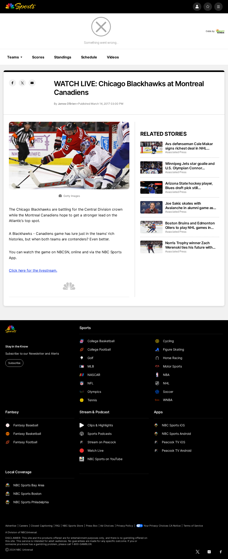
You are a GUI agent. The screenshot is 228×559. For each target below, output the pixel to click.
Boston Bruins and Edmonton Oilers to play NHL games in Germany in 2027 (190, 225)
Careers (23, 525)
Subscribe (14, 363)
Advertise (10, 525)
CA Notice (175, 525)
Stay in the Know (16, 346)
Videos (113, 57)
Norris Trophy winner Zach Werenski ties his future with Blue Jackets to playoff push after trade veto (189, 245)
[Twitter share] (22, 82)
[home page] (20, 6)
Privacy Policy (124, 525)
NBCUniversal (29, 532)
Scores (38, 57)
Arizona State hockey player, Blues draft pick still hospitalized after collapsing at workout (191, 185)
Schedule (89, 57)
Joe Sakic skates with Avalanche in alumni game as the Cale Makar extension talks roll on (191, 205)
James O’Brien (67, 103)
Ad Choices (107, 525)
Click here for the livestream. (33, 270)
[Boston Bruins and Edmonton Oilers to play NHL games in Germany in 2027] (151, 227)
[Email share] (32, 82)
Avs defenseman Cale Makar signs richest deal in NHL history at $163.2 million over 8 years (191, 146)
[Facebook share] (12, 82)
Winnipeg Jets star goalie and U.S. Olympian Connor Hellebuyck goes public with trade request (190, 165)
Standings (62, 57)
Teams (13, 57)
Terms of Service (193, 525)
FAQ (57, 525)
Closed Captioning (42, 525)
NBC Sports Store (73, 525)
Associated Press (175, 152)
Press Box (92, 525)
